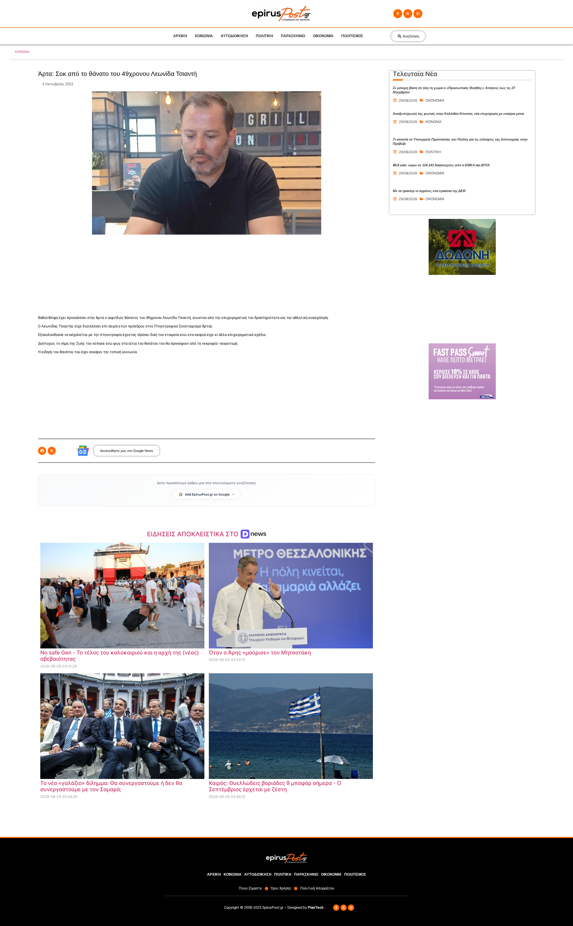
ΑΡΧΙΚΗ (180, 36)
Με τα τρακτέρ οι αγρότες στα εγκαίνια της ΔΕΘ (429, 191)
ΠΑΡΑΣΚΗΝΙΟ (293, 36)
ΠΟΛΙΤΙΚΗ (264, 36)
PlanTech (315, 907)
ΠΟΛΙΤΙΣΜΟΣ (352, 36)
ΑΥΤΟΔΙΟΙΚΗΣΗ (234, 36)
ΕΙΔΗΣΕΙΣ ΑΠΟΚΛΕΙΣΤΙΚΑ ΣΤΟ (193, 534)
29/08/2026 (408, 100)
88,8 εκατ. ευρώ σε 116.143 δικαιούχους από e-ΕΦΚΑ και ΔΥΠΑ (441, 165)
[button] (42, 451)
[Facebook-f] (397, 13)
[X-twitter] (407, 13)
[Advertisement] (206, 275)
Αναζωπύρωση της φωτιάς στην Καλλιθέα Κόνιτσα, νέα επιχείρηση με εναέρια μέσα (458, 113)
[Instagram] (417, 13)
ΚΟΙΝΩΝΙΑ (204, 36)
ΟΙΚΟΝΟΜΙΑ (323, 36)
